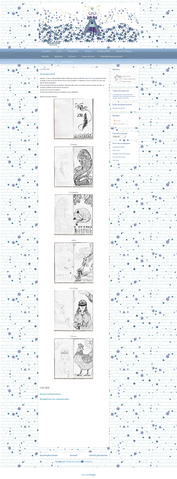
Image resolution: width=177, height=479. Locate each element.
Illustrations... (73, 51)
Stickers (88, 51)
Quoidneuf (46, 51)
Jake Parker (89, 78)
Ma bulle (45, 56)
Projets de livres (88, 56)
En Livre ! (72, 56)
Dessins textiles (104, 51)
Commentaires (120, 124)
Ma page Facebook (119, 108)
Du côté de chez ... (48, 62)
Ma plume (59, 56)
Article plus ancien (98, 455)
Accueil (73, 455)
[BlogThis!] (43, 388)
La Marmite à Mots (119, 147)
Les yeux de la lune (119, 157)
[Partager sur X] (45, 388)
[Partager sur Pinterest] (49, 388)
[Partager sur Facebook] (47, 388)
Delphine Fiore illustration (121, 154)
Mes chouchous (67, 62)
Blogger (93, 475)
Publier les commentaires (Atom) (79, 461)
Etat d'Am (116, 160)
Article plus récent (49, 455)
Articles (118, 120)
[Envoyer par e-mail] (41, 388)
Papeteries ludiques (124, 51)
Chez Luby (116, 150)
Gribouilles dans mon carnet (111, 56)
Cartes (59, 51)
